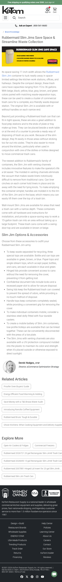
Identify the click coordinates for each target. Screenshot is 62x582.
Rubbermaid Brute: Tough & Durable (20, 417)
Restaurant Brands (17, 527)
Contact (47, 544)
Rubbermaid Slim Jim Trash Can (18, 476)
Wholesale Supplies (17, 532)
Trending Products (17, 544)
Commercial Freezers (44, 445)
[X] (27, 577)
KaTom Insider (47, 553)
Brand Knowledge (12, 32)
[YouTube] (42, 577)
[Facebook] (21, 577)
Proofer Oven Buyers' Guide (16, 386)
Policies (47, 527)
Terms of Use (20, 572)
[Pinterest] (32, 577)
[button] (48, 10)
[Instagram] (37, 577)
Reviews (47, 557)
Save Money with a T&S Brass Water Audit (23, 402)
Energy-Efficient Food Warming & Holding (23, 394)
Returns (17, 553)
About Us (47, 536)
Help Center (47, 523)
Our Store (47, 548)
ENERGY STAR (17, 536)
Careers (47, 540)
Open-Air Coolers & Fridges (16, 445)
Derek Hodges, (29, 362)
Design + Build (17, 523)
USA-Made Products (17, 540)
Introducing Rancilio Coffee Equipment (22, 409)
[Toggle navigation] (5, 18)
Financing (17, 557)
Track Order (17, 548)
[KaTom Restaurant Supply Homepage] (12, 10)
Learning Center (47, 532)
